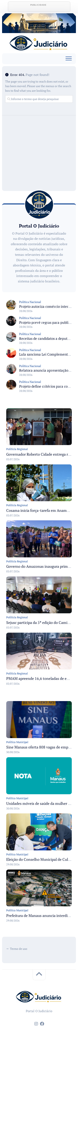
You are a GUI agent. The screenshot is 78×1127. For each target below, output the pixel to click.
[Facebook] (42, 1024)
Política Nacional (30, 302)
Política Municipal (17, 742)
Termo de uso (18, 949)
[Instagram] (36, 1024)
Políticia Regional (17, 449)
